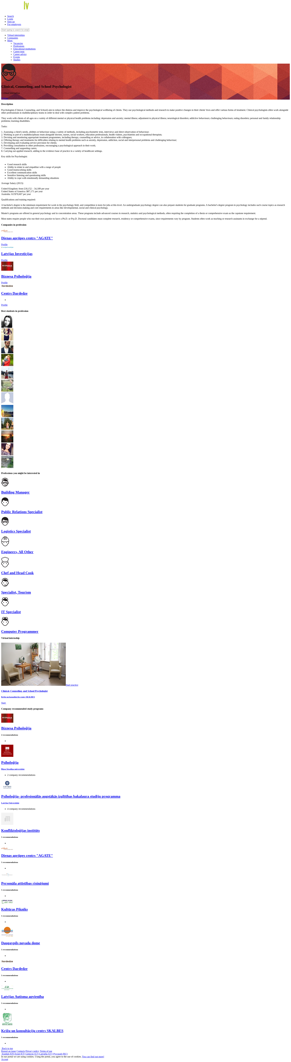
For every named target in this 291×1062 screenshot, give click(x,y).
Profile (4, 244)
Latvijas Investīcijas (16, 254)
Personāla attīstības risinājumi (25, 883)
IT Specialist (11, 612)
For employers (14, 24)
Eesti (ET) (20, 1054)
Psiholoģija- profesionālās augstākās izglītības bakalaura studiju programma (60, 796)
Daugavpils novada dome (20, 943)
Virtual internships (16, 35)
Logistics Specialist (16, 531)
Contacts (21, 1051)
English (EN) (8, 1054)
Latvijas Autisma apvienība (22, 997)
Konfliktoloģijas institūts (20, 830)
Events (16, 57)
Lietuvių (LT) (32, 1054)
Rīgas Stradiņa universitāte (13, 769)
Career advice (20, 54)
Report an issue (8, 1051)
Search (10, 16)
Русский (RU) (60, 1054)
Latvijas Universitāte (10, 803)
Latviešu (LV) (46, 1054)
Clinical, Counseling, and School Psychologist (24, 691)
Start (3, 703)
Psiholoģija (9, 762)
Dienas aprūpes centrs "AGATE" (27, 238)
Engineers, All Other (17, 552)
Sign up (11, 21)
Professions (18, 46)
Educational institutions (24, 49)
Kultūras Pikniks (14, 909)
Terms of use (46, 1051)
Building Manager (15, 492)
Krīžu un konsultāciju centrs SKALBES (18, 697)
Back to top (7, 1048)
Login (10, 19)
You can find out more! (93, 1056)
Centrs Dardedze (14, 293)
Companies (12, 38)
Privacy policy (32, 1051)
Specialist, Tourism (16, 592)
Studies (16, 59)
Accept (4, 1059)
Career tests (18, 51)
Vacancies (18, 43)
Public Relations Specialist (21, 512)
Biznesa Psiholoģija (16, 276)
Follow (4, 98)
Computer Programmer (19, 631)
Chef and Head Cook (17, 573)
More (10, 40)
